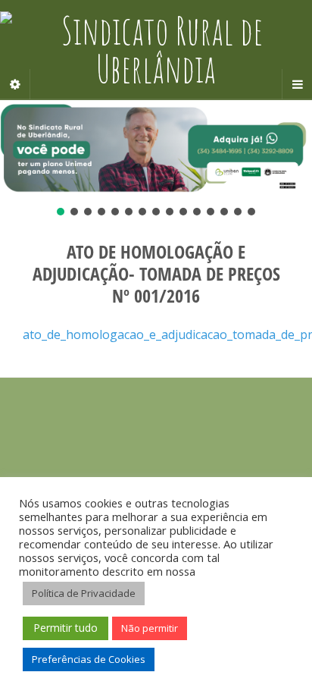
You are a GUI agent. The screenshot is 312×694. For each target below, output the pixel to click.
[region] (156, 159)
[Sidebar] (15, 84)
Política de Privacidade (84, 593)
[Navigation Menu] (297, 84)
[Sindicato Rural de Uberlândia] (156, 49)
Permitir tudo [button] (65, 627)
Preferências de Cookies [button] (88, 659)
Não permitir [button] (149, 628)
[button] (156, 148)
